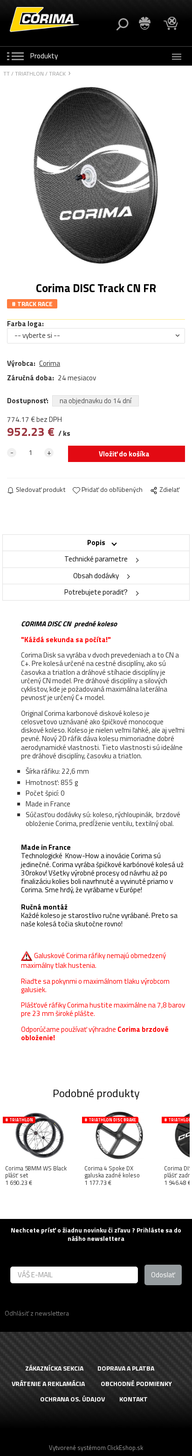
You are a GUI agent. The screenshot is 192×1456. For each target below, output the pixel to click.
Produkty (44, 55)
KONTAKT (133, 1399)
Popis (96, 542)
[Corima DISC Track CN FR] (96, 175)
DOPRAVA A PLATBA (125, 1368)
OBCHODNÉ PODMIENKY (136, 1384)
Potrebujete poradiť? (96, 592)
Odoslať (163, 1274)
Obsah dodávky (96, 575)
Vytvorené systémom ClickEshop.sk (96, 1447)
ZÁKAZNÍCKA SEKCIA (54, 1368)
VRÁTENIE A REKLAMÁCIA (48, 1384)
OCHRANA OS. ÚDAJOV (72, 1399)
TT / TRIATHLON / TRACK (34, 73)
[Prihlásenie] (145, 23)
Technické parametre (96, 558)
